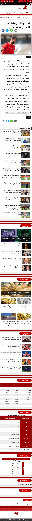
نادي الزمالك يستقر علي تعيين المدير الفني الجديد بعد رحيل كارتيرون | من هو (11, 169)
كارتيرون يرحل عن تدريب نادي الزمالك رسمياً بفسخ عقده (12, 184)
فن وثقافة (25, 225)
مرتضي (13, 112)
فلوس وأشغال (24, 279)
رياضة (25, 17)
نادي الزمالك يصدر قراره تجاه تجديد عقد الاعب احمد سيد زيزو (11, 161)
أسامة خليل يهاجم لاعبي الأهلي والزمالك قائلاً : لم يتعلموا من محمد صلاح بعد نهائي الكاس (12, 207)
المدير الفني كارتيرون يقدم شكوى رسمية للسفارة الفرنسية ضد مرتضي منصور (12, 199)
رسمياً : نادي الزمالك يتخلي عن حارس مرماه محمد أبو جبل (12, 132)
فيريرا (24, 114)
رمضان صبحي (24, 112)
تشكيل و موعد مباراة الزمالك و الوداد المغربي (12, 213)
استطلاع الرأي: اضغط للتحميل (24, 484)
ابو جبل (28, 114)
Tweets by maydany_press (24, 504)
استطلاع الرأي (24, 480)
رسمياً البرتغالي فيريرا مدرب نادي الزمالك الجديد (13, 154)
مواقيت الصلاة (24, 455)
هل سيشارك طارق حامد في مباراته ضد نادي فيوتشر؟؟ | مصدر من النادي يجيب (11, 176)
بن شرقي (7, 112)
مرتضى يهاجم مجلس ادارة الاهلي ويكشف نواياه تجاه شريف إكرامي (13, 139)
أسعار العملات (24, 380)
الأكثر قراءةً (25, 333)
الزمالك (18, 60)
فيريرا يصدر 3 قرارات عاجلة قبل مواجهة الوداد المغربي (11, 147)
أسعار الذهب (24, 412)
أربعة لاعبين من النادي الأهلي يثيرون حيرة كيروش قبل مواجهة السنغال (12, 191)
